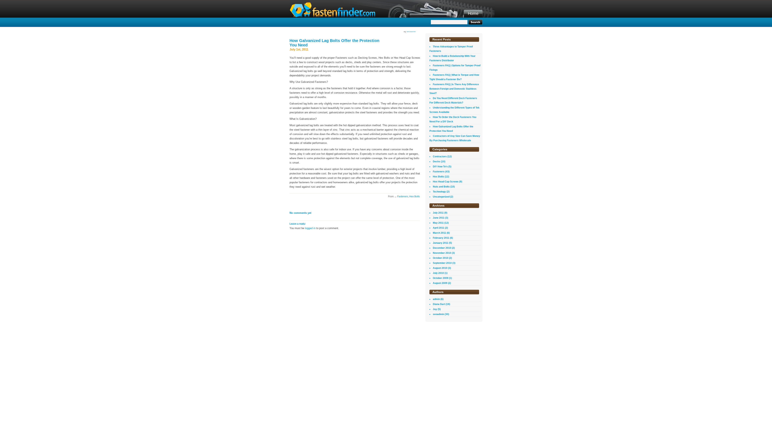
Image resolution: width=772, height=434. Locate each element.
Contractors (440, 156)
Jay (435, 309)
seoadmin (411, 31)
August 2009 (440, 283)
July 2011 (438, 212)
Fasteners (402, 196)
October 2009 (440, 278)
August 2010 (440, 268)
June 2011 (439, 217)
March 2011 (439, 232)
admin (436, 299)
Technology (439, 191)
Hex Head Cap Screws (446, 181)
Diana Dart (439, 304)
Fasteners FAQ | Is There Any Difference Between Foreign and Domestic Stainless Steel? (454, 89)
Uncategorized (441, 196)
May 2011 (438, 222)
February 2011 (441, 237)
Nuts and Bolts (441, 186)
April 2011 (438, 227)
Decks (436, 161)
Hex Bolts (414, 196)
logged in (310, 228)
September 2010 (442, 263)
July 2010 (438, 273)
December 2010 (442, 248)
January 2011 (440, 243)
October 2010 (440, 258)
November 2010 (442, 253)
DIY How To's (440, 166)
